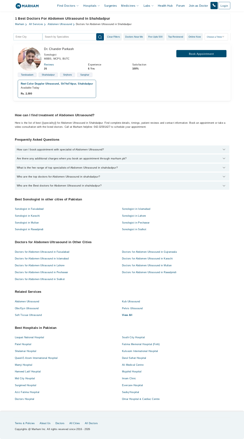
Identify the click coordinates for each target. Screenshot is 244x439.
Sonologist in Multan (27, 222)
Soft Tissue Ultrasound (28, 315)
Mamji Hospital (23, 364)
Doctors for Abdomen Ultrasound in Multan (147, 265)
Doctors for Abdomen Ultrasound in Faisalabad (42, 251)
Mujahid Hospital (131, 371)
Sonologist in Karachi (27, 215)
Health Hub (165, 5)
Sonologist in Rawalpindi (29, 229)
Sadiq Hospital (130, 392)
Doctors (60, 423)
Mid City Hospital (25, 378)
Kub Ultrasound (131, 301)
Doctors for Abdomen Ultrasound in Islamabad (42, 258)
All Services (36, 24)
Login (224, 5)
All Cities (74, 423)
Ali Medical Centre (133, 364)
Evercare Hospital (132, 385)
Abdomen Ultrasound (60, 24)
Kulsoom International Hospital (140, 351)
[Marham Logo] (27, 7)
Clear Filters (113, 37)
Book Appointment (201, 53)
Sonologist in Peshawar (136, 222)
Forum (180, 5)
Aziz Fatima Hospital (27, 392)
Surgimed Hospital (25, 385)
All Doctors (91, 423)
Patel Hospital (23, 344)
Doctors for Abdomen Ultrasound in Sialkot (40, 279)
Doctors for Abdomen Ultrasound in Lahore (40, 265)
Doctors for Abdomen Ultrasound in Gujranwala (149, 251)
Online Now (195, 37)
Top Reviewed (175, 37)
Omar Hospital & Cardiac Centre (141, 399)
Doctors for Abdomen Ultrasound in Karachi (147, 258)
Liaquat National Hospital (29, 337)
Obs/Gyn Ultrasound (27, 308)
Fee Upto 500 (155, 37)
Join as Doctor (198, 5)
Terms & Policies (25, 423)
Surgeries (110, 5)
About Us (45, 423)
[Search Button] (100, 36)
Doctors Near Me (134, 37)
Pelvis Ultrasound (132, 308)
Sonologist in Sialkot (134, 229)
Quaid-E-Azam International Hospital (36, 358)
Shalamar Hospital (25, 351)
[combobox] (28, 36)
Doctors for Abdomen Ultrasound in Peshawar (41, 272)
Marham (19, 24)
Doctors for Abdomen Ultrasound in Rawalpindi (149, 272)
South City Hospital (133, 337)
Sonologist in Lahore (134, 215)
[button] (214, 5)
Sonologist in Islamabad (136, 208)
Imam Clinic (129, 378)
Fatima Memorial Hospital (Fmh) (141, 344)
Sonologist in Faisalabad (29, 208)
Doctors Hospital (24, 399)
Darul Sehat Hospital (134, 358)
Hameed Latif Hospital (28, 371)
